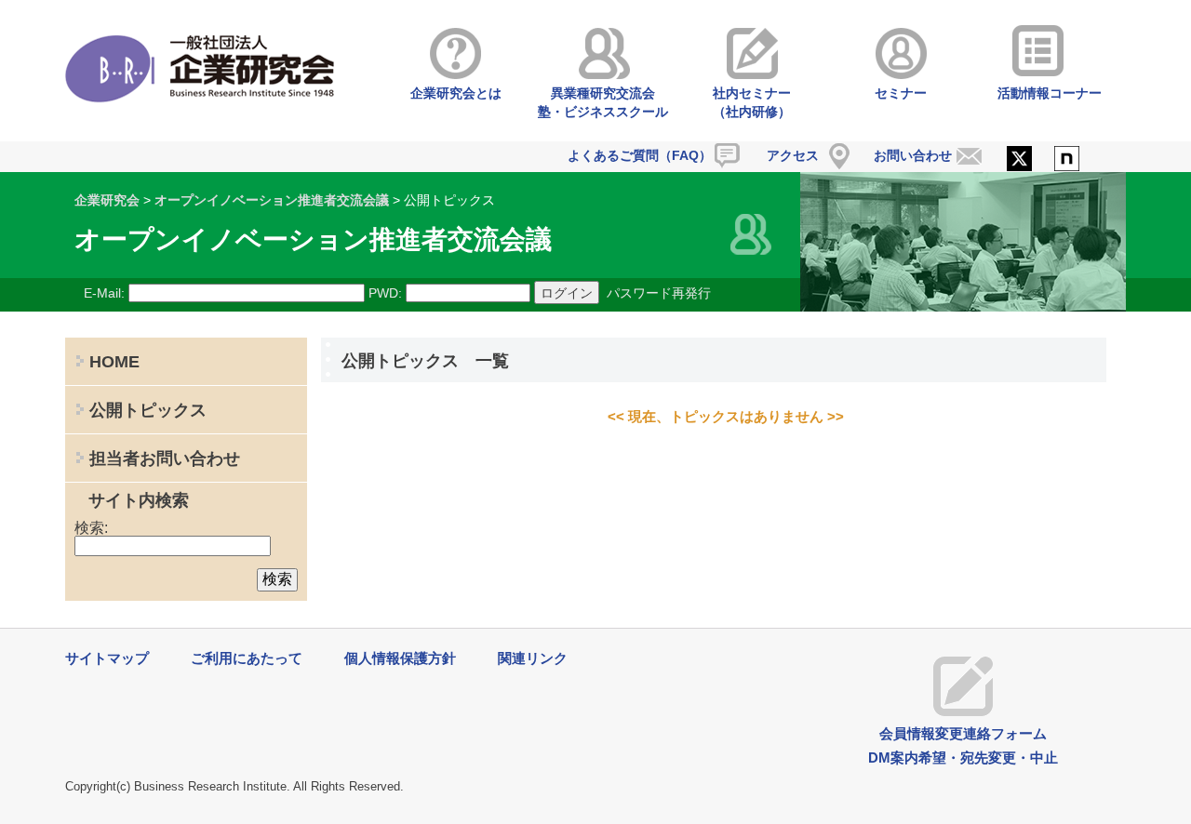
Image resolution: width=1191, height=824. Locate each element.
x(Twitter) (1019, 160)
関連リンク (533, 658)
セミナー (901, 93)
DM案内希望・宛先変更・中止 (963, 757)
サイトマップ (107, 658)
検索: (91, 528)
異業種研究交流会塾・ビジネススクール (603, 102)
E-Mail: (104, 293)
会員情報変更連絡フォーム (963, 733)
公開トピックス (148, 410)
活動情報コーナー (1049, 93)
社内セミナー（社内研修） (752, 102)
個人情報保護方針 (400, 658)
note (1066, 160)
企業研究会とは (456, 93)
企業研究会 (107, 200)
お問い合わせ (913, 155)
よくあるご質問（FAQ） (640, 155)
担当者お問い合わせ (164, 458)
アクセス (793, 155)
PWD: (385, 293)
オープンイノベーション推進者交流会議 (271, 200)
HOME (114, 361)
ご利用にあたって (246, 658)
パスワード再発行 (659, 293)
